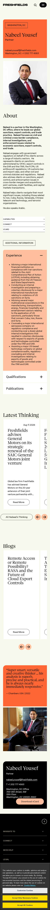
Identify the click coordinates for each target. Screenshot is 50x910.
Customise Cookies (25, 890)
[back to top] (44, 821)
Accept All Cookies (25, 905)
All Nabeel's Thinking (16, 517)
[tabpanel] (25, 464)
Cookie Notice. (30, 885)
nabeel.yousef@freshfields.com (20, 50)
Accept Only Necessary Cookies (25, 898)
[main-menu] (43, 5)
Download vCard (30, 801)
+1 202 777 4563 (30, 53)
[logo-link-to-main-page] (15, 5)
